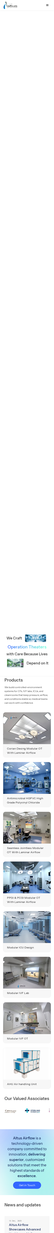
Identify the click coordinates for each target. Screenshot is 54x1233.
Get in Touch (27, 1185)
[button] (47, 5)
